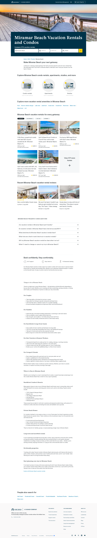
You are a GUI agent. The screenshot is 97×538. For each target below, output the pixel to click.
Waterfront (20, 108)
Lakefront (44, 105)
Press (82, 523)
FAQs (64, 529)
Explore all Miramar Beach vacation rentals (34, 471)
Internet (46, 118)
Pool (18, 105)
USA (29, 59)
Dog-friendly (29, 118)
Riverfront (65, 105)
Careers (83, 517)
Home (25, 59)
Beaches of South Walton (75, 496)
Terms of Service (34, 535)
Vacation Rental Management (62, 2)
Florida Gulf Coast (29, 496)
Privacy (28, 535)
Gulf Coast (20, 496)
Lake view (37, 105)
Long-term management (68, 523)
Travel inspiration (52, 514)
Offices (82, 526)
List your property (67, 511)
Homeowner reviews (67, 514)
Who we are (83, 511)
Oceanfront (59, 105)
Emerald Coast (40, 496)
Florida (33, 59)
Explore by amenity (52, 511)
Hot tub (38, 118)
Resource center (67, 526)
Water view (73, 105)
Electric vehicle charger (27, 105)
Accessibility (41, 535)
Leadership (83, 514)
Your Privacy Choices (49, 535)
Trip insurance (51, 520)
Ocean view (51, 105)
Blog (82, 520)
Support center (51, 517)
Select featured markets (69, 520)
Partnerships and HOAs (68, 517)
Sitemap (23, 535)
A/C (26, 108)
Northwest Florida (62, 496)
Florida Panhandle (50, 496)
